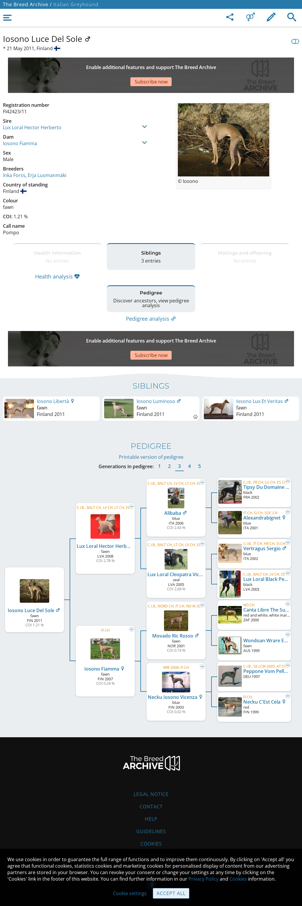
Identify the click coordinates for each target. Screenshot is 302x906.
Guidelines (151, 831)
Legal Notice (151, 794)
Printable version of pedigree (151, 457)
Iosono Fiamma (20, 143)
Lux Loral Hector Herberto (32, 127)
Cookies (151, 844)
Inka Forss (14, 175)
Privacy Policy (203, 879)
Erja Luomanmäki (47, 175)
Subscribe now (151, 81)
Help (151, 819)
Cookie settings (130, 893)
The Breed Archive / (27, 4)
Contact (151, 806)
